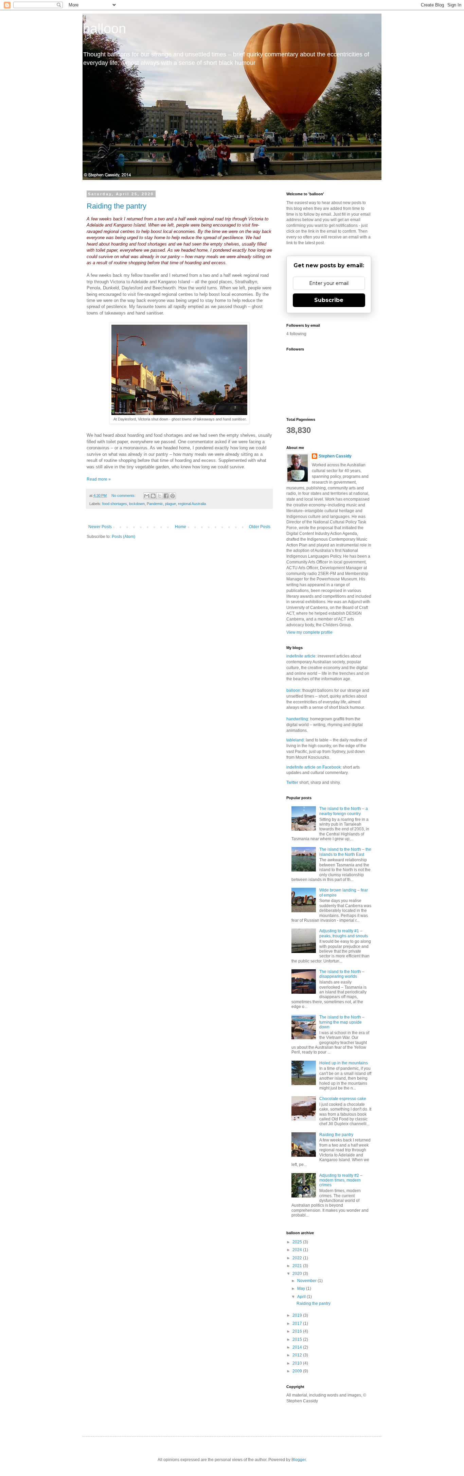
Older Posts (259, 526)
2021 (297, 1265)
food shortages (114, 504)
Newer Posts (100, 526)
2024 (297, 1249)
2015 (297, 1339)
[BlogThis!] (153, 495)
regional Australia (192, 504)
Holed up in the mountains (343, 1063)
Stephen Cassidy (335, 456)
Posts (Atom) (123, 536)
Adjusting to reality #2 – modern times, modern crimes (340, 1180)
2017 (297, 1323)
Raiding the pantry (116, 206)
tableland (295, 740)
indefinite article (301, 656)
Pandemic (155, 504)
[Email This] (146, 495)
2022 (297, 1258)
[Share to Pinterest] (172, 495)
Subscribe (328, 300)
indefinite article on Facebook (313, 767)
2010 (297, 1363)
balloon (104, 28)
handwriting (297, 719)
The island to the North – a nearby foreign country (343, 811)
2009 (297, 1371)
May (301, 1288)
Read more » (99, 479)
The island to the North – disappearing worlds (341, 974)
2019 (297, 1315)
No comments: (124, 495)
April (302, 1296)
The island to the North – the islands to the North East (345, 852)
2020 (297, 1273)
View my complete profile (309, 632)
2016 (297, 1331)
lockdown (137, 504)
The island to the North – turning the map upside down (341, 1022)
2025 (297, 1242)
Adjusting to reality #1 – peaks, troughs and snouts (343, 933)
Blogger (298, 1459)
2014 (297, 1347)
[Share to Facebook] (166, 495)
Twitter (292, 782)
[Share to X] (159, 495)
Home (180, 526)
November (307, 1280)
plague (170, 504)
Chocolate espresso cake (342, 1098)
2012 (297, 1355)
